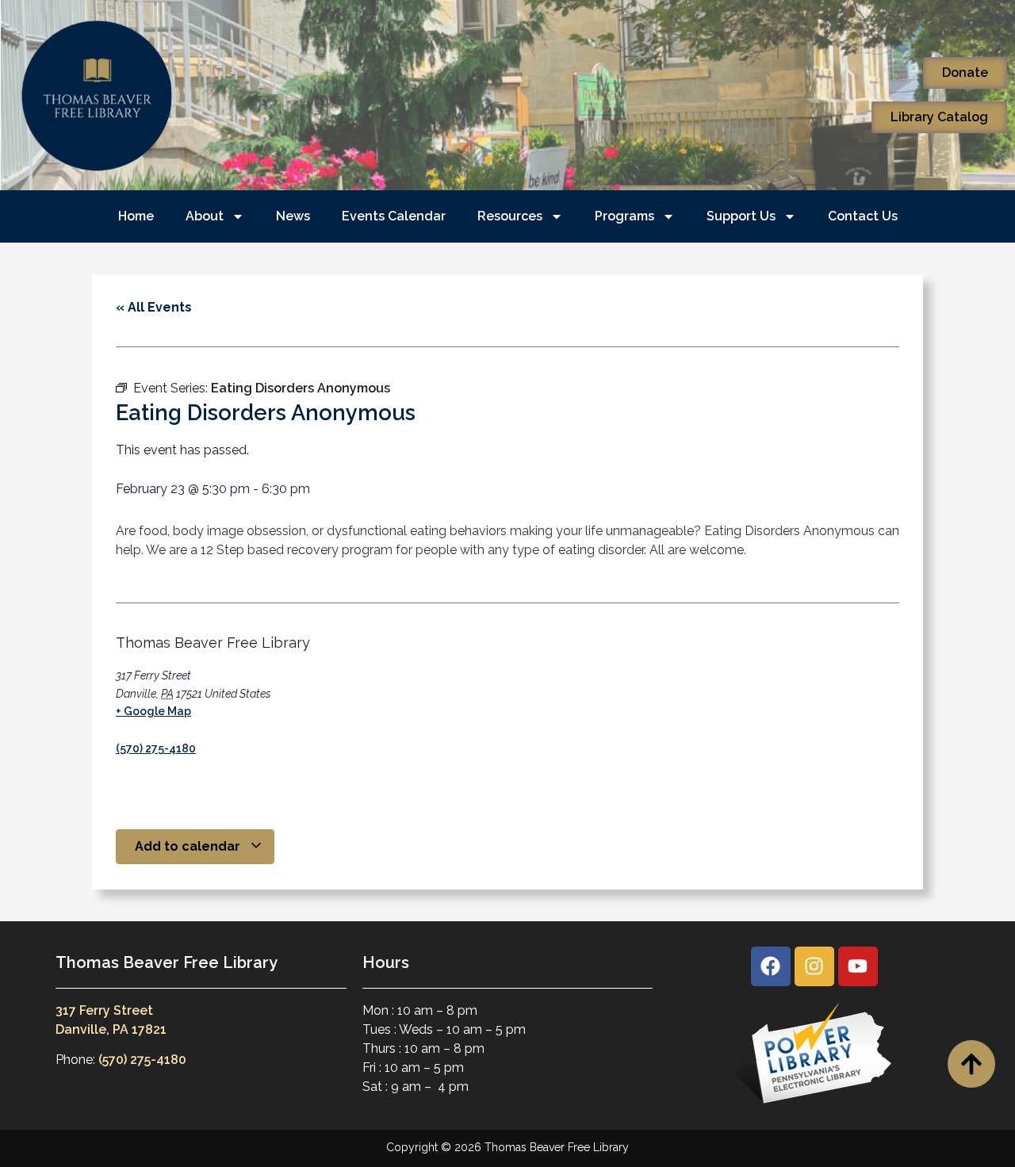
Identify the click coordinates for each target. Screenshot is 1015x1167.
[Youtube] (858, 966)
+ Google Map (153, 711)
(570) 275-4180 (156, 748)
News (293, 216)
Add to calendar (189, 846)
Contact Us (863, 216)
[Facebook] (771, 966)
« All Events (154, 307)
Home (136, 216)
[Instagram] (814, 966)
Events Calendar (394, 216)
